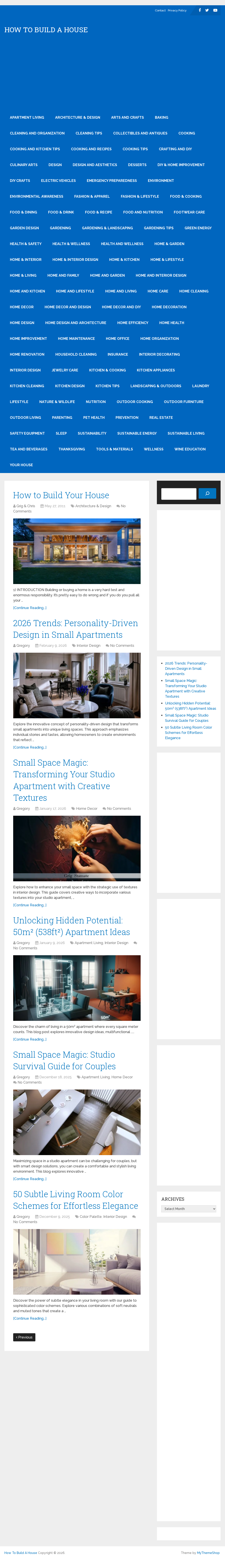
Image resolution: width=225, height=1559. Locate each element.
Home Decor (22, 307)
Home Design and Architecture (75, 323)
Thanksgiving (71, 449)
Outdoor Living (25, 418)
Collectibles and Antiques (140, 133)
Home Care (158, 291)
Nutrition (96, 402)
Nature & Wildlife (57, 402)
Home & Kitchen (124, 260)
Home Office (117, 339)
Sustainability (92, 433)
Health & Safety (26, 244)
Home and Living (121, 291)
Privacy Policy (177, 10)
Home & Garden (169, 244)
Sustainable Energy (137, 433)
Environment (161, 181)
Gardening (60, 228)
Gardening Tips (159, 228)
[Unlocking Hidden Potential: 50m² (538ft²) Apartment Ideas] (77, 988)
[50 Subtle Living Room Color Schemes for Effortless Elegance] (77, 1262)
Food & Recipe (98, 212)
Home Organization (159, 339)
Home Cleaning (194, 291)
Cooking (186, 133)
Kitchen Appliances (156, 370)
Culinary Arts (24, 165)
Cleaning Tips (89, 133)
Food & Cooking (186, 196)
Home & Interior (26, 260)
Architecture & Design (77, 117)
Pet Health (94, 418)
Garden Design (24, 228)
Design (55, 165)
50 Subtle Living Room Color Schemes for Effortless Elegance (188, 732)
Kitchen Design (70, 386)
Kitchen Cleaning (27, 386)
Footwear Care (189, 212)
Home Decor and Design (68, 307)
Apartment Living (27, 117)
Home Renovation (27, 354)
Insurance (118, 354)
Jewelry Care (65, 370)
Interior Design (25, 370)
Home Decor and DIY (121, 307)
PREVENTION (127, 418)
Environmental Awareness (36, 196)
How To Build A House (46, 29)
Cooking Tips (135, 149)
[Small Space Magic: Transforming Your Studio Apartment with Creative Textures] (77, 848)
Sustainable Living (186, 433)
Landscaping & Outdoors (156, 386)
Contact (160, 10)
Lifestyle (19, 402)
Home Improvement (28, 339)
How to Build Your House (61, 494)
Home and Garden (107, 275)
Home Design (22, 323)
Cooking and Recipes (91, 149)
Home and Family (63, 275)
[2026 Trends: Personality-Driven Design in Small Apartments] (77, 685)
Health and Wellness (122, 244)
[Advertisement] (113, 77)
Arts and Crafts (127, 117)
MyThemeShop (208, 1553)
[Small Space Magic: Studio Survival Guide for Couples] (77, 1122)
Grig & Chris (25, 506)
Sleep (61, 433)
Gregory (23, 645)
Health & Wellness (71, 244)
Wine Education (190, 449)
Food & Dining (23, 212)
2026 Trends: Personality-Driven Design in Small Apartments (186, 668)
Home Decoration (169, 307)
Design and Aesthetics (95, 165)
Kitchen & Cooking (107, 370)
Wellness (153, 449)
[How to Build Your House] (77, 551)
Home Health (171, 323)
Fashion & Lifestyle (140, 196)
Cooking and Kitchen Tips (35, 149)
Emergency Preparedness (112, 181)
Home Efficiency (132, 323)
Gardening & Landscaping (107, 228)
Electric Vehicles (58, 181)
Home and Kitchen (27, 291)
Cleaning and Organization (37, 133)
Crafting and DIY (175, 149)
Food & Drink (61, 212)
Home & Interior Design (75, 260)
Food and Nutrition (143, 212)
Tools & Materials (114, 449)
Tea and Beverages (28, 449)
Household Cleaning (76, 354)
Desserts (137, 165)
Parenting (62, 418)
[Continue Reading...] (29, 608)
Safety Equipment (27, 433)
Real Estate (161, 418)
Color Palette (91, 1217)
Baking (161, 117)
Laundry (200, 386)
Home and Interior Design (161, 275)
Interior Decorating (159, 354)
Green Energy (198, 228)
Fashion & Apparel (92, 196)
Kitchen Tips (108, 386)
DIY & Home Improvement (181, 165)
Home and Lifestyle (75, 291)
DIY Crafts (20, 181)
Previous (25, 1337)
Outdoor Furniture (184, 402)
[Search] (207, 493)
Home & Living (23, 275)
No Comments (122, 645)
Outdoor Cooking (135, 402)
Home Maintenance (76, 339)
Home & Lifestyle (167, 260)
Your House (21, 465)
